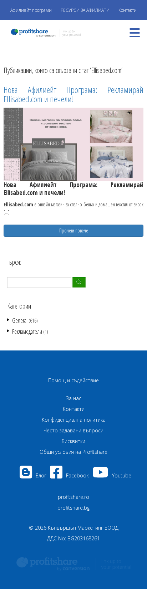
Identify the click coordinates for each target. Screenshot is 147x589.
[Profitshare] (44, 32)
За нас (73, 398)
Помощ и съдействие (73, 380)
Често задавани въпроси (73, 430)
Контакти (127, 10)
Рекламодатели (27, 331)
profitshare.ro (73, 497)
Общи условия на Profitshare (73, 451)
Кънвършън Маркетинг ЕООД (83, 527)
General (19, 320)
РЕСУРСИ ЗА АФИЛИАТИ (85, 10)
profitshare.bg (73, 507)
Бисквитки (73, 441)
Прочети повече (73, 230)
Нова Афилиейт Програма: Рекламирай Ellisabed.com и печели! (73, 94)
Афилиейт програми (31, 10)
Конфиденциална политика (74, 419)
